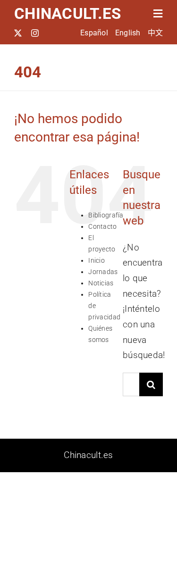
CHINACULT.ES (67, 13)
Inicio (96, 260)
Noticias (100, 283)
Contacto (102, 226)
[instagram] (35, 33)
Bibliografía (105, 215)
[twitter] (18, 33)
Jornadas (103, 271)
